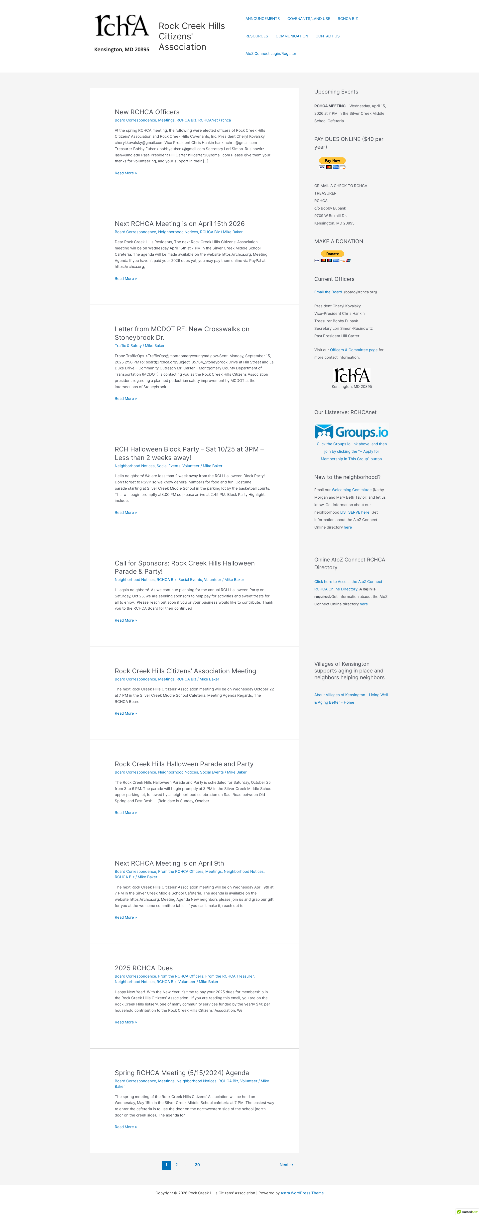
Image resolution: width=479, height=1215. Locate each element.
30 (197, 1164)
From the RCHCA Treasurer (229, 976)
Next (286, 1164)
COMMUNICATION (292, 36)
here (348, 527)
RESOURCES (256, 36)
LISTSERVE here (354, 512)
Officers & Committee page (354, 349)
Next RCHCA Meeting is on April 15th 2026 (180, 223)
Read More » (126, 173)
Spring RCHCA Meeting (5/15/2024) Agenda (182, 1073)
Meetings (166, 120)
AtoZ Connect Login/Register (270, 53)
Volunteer (191, 465)
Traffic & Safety (128, 345)
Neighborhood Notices (178, 231)
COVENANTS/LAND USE (308, 18)
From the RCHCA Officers (180, 871)
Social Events (168, 465)
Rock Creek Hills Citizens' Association (192, 36)
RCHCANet (208, 120)
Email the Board (328, 292)
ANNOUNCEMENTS (262, 18)
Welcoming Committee (352, 489)
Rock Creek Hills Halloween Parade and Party (184, 764)
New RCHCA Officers (147, 112)
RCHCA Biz (186, 120)
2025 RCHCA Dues (144, 968)
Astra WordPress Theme (302, 1193)
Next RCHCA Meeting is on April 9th (169, 863)
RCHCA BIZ (348, 18)
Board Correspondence (135, 120)
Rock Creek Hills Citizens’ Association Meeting (185, 671)
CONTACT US (328, 36)
